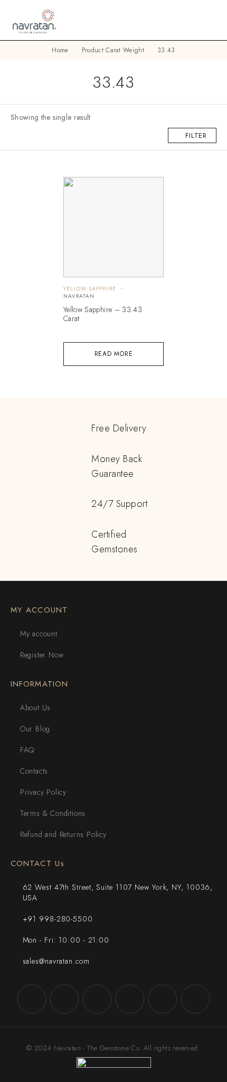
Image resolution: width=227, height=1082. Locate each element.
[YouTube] (130, 999)
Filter (196, 135)
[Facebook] (31, 999)
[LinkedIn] (195, 999)
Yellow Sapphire (89, 289)
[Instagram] (64, 999)
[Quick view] (77, 190)
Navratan (78, 296)
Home (60, 50)
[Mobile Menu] (206, 20)
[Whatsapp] (162, 999)
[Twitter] (97, 999)
